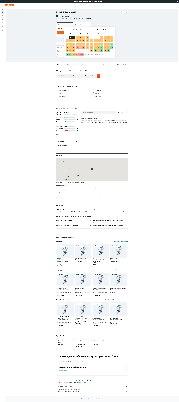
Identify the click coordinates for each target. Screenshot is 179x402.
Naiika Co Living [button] (114, 258)
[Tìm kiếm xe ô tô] (2, 15)
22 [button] (70, 47)
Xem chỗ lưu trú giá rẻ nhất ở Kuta (120, 270)
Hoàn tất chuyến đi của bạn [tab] (65, 361)
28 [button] (67, 50)
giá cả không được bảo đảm (81, 382)
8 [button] (70, 40)
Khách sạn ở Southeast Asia (100, 398)
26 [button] (83, 47)
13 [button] (87, 40)
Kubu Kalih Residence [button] (62, 259)
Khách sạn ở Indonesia (81, 398)
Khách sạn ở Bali (90, 398)
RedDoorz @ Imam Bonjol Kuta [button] (99, 288)
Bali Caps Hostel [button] (114, 318)
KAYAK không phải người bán (65, 386)
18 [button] (80, 44)
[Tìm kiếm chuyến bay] (2, 9)
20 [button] (87, 44)
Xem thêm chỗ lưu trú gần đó (121, 241)
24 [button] (77, 47)
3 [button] (108, 37)
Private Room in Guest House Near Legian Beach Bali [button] (100, 260)
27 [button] (87, 47)
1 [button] (70, 37)
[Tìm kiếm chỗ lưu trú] (2, 12)
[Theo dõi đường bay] (2, 22)
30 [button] (73, 50)
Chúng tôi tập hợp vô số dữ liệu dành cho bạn (69, 389)
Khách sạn (65, 398)
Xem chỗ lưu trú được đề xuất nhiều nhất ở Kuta (116, 299)
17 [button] (77, 44)
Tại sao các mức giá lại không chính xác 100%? (69, 391)
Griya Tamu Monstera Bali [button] (80, 258)
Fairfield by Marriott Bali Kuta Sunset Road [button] (63, 317)
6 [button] (87, 37)
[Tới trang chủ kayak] (9, 5)
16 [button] (73, 44)
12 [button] (83, 40)
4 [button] (80, 37)
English (100, 1)
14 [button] (67, 44)
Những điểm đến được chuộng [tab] (80, 361)
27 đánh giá (67, 16)
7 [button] (98, 40)
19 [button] (83, 44)
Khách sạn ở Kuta (63, 370)
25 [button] (80, 47)
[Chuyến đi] (2, 26)
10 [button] (77, 40)
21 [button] (67, 47)
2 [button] (73, 37)
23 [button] (73, 47)
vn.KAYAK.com (59, 398)
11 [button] (80, 40)
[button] (177, 1)
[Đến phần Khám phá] (2, 19)
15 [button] (70, 44)
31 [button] (108, 50)
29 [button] (70, 50)
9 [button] (73, 40)
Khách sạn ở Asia (72, 398)
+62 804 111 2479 (60, 20)
